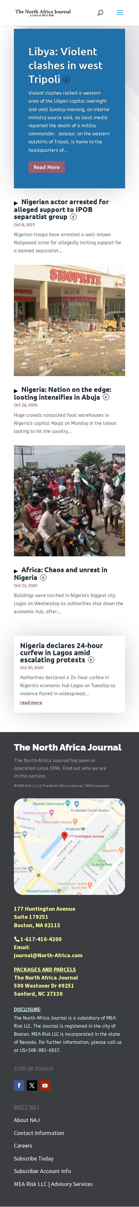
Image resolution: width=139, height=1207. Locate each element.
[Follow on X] (32, 1085)
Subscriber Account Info (42, 1171)
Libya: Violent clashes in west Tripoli (65, 64)
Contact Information (39, 1133)
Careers (23, 1145)
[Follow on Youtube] (45, 1085)
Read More (47, 166)
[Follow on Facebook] (19, 1085)
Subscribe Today (33, 1158)
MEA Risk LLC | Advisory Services (53, 1184)
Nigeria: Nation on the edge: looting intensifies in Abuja (62, 393)
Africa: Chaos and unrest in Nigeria (60, 573)
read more (31, 702)
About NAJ (27, 1120)
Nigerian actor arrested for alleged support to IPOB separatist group (61, 209)
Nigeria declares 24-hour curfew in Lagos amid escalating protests (61, 652)
